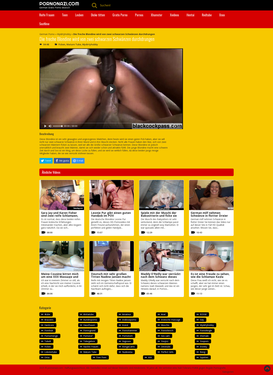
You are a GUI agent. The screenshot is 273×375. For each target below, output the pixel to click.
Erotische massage (170, 319)
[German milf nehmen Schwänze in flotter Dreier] (211, 195)
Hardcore (49, 325)
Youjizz (164, 341)
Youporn (204, 341)
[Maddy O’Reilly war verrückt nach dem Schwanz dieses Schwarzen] (161, 256)
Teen (65, 15)
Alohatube (88, 314)
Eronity (203, 346)
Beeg (202, 351)
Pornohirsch (167, 330)
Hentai (190, 15)
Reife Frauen (46, 15)
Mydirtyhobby (64, 34)
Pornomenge (51, 335)
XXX (150, 357)
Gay (202, 319)
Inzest (125, 325)
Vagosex (126, 341)
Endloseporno (129, 319)
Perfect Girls (167, 351)
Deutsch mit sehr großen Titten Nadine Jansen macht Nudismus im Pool (111, 276)
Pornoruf (87, 335)
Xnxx (222, 15)
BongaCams (128, 346)
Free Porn (101, 357)
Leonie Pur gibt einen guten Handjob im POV (111, 214)
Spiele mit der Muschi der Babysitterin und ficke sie (159, 214)
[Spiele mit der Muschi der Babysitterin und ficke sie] (161, 195)
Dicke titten (98, 15)
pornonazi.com (55, 367)
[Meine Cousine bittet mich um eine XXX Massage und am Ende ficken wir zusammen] (61, 256)
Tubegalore (89, 341)
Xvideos (174, 15)
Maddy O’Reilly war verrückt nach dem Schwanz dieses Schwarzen (161, 276)
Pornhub (48, 330)
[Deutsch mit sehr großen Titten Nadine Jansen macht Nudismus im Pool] (111, 256)
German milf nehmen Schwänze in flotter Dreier (209, 214)
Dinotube (165, 346)
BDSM (203, 314)
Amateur (126, 314)
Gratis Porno (119, 15)
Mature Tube (74, 44)
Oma (46, 357)
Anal (163, 314)
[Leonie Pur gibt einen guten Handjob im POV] (111, 195)
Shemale (204, 335)
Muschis (165, 325)
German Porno (47, 34)
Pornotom (127, 335)
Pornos (139, 15)
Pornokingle (206, 330)
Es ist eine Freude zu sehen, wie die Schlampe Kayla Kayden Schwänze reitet (210, 276)
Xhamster (156, 15)
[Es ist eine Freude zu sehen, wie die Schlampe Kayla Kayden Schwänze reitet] (211, 256)
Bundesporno (90, 319)
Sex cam (165, 335)
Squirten (204, 357)
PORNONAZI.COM (59, 3)
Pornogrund (89, 330)
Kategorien (228, 371)
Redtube (207, 15)
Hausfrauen (89, 325)
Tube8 (47, 341)
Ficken (61, 44)
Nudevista (127, 351)
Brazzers (48, 319)
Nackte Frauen (90, 346)
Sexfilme (44, 23)
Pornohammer (129, 330)
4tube (47, 314)
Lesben (79, 15)
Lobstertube (50, 351)
